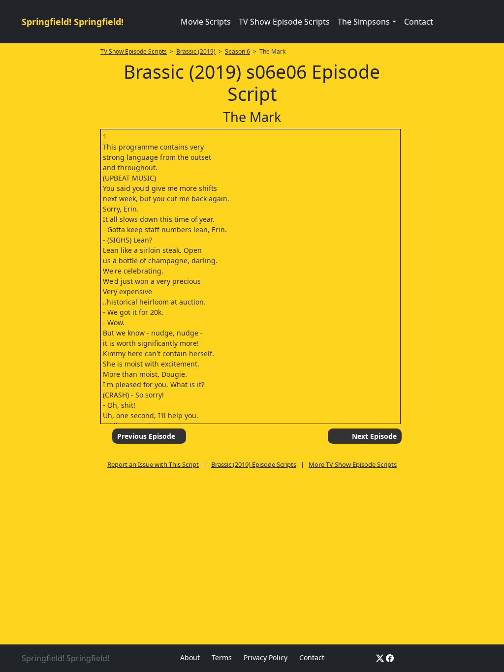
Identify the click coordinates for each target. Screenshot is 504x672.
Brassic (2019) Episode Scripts (253, 464)
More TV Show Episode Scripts (353, 464)
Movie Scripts (206, 21)
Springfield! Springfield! (73, 22)
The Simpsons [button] (364, 21)
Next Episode (374, 436)
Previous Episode (146, 436)
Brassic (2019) (196, 51)
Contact (418, 21)
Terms (222, 657)
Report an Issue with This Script (153, 464)
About (190, 657)
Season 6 (237, 51)
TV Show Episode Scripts (284, 21)
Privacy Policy (265, 657)
